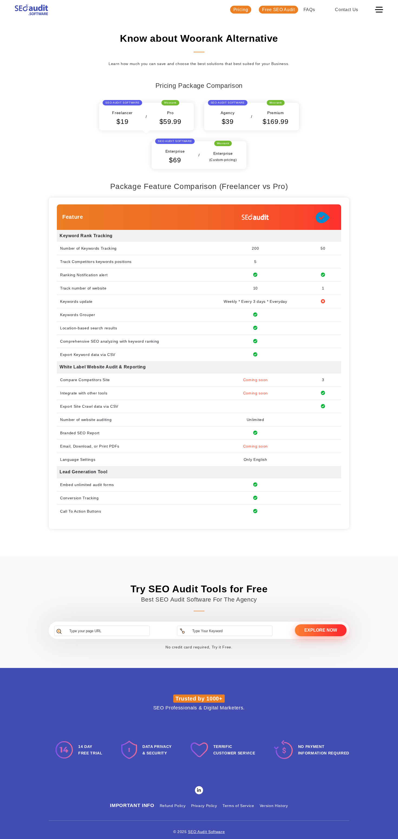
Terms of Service (238, 805)
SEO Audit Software (206, 832)
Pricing (240, 9)
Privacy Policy (204, 805)
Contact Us (346, 9)
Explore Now (320, 630)
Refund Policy (173, 805)
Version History (274, 805)
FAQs (309, 9)
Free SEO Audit (278, 9)
